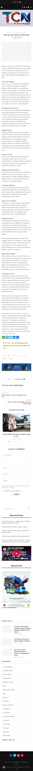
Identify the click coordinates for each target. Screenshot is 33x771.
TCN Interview (7, 709)
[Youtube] (20, 2)
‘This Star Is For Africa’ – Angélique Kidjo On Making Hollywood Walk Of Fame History (16, 522)
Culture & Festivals (8, 670)
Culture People (6, 678)
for (9, 355)
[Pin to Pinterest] (18, 379)
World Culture (6, 735)
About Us (7, 762)
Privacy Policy (24, 762)
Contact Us (16, 764)
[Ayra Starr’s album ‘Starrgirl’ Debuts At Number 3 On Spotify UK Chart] (7, 652)
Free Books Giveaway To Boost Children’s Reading (14, 527)
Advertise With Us (15, 762)
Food (4, 686)
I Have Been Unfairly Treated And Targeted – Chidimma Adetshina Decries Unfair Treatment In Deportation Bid (16, 541)
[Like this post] (11, 379)
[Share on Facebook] (14, 379)
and (4, 355)
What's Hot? (6, 732)
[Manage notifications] (3, 767)
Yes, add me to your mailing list (12, 491)
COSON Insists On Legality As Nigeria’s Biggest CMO (15, 536)
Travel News (9, 32)
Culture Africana (7, 674)
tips (19, 355)
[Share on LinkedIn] (20, 379)
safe (14, 355)
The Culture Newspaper (17, 37)
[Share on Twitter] (16, 379)
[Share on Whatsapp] (22, 379)
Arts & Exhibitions (8, 667)
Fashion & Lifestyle (8, 682)
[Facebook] (12, 2)
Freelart (16, 768)
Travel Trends (17, 32)
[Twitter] (15, 2)
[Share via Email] (24, 379)
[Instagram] (17, 2)
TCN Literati (6, 712)
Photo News (6, 701)
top (24, 355)
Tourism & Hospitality (8, 716)
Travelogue (24, 32)
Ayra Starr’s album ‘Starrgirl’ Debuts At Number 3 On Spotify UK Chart (21, 652)
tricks (4, 358)
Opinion (5, 697)
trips (10, 358)
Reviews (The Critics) (8, 705)
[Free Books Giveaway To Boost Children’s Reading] (7, 641)
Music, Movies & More (9, 690)
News (4, 693)
